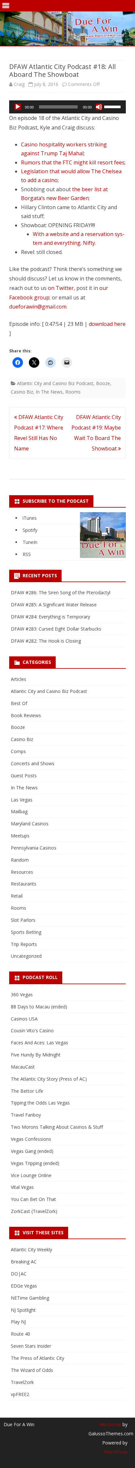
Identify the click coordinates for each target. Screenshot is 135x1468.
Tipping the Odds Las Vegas (40, 1103)
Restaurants (23, 884)
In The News (49, 392)
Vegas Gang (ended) (32, 1151)
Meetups (20, 836)
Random (20, 860)
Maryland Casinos (29, 823)
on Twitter (61, 288)
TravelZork (22, 1382)
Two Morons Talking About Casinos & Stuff (57, 1127)
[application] (67, 106)
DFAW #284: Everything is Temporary (50, 617)
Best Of (19, 703)
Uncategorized (26, 956)
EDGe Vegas (24, 1286)
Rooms (73, 392)
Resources (22, 872)
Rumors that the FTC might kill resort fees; (73, 162)
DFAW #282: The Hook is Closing (46, 641)
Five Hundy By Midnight (36, 1055)
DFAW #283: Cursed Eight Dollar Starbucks (56, 629)
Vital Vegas (22, 1187)
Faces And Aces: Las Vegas (39, 1042)
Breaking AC (24, 1261)
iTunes (30, 518)
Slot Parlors (23, 920)
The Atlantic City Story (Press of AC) (49, 1079)
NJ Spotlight (23, 1310)
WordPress (115, 1452)
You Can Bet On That (33, 1199)
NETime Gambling (30, 1298)
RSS (27, 554)
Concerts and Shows (32, 763)
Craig (19, 84)
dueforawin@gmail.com (38, 306)
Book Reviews (26, 715)
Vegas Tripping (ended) (35, 1163)
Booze (103, 383)
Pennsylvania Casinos (33, 848)
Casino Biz (22, 392)
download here (107, 324)
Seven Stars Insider (31, 1346)
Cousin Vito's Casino (32, 1030)
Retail (17, 896)
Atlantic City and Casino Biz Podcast (55, 383)
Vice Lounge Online (31, 1175)
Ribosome (110, 1424)
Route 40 (20, 1334)
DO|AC (19, 1274)
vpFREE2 (20, 1394)
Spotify (30, 530)
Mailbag (19, 811)
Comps (18, 751)
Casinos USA (24, 1019)
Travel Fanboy (26, 1115)
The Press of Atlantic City (37, 1358)
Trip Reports (24, 944)
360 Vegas (22, 994)
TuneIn (30, 542)
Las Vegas (21, 800)
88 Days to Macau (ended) (39, 1007)
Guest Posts (24, 775)
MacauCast (23, 1067)
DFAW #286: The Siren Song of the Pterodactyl (60, 592)
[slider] (113, 106)
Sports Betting (26, 932)
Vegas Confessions (31, 1139)
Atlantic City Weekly (31, 1249)
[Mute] (99, 107)
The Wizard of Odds (32, 1370)
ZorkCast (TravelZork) (34, 1211)
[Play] (17, 107)
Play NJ (18, 1322)
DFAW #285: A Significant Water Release (54, 604)
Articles (18, 679)
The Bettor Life (27, 1091)
